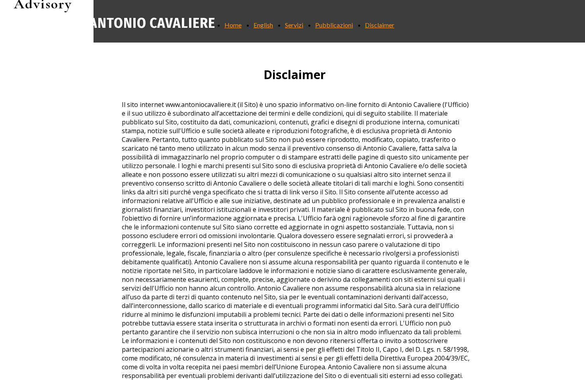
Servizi (294, 25)
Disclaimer (379, 25)
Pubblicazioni (334, 25)
